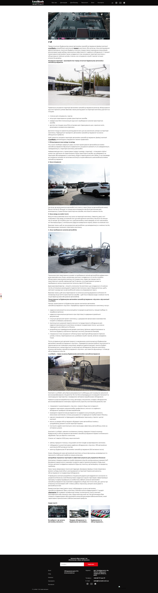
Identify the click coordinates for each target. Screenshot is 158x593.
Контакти (101, 2)
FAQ (49, 574)
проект (76, 48)
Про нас (54, 2)
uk (112, 2)
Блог (49, 570)
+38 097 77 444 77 (38, 4)
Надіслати (91, 564)
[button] (84, 3)
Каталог (50, 577)
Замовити (51, 581)
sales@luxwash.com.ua (101, 581)
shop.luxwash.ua (69, 573)
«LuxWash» (52, 139)
